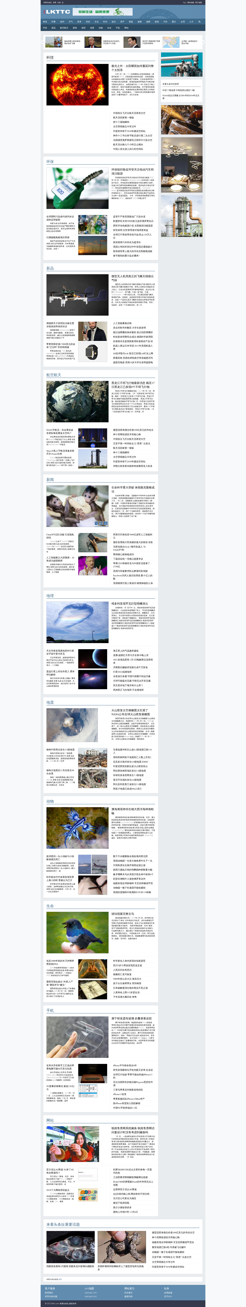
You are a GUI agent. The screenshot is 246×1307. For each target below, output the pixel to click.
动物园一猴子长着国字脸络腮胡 (168, 1252)
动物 (101, 28)
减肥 (148, 21)
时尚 (105, 21)
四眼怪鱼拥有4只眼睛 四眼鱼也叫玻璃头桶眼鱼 (70, 1266)
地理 (83, 28)
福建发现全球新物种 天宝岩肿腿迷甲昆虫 (173, 1242)
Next (203, 42)
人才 (191, 21)
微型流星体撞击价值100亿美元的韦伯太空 (173, 1232)
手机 (118, 28)
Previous (43, 42)
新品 (54, 28)
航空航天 (64, 28)
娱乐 (114, 21)
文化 (97, 21)
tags (184, 2)
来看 (54, 2)
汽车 (165, 21)
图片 (174, 21)
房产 (122, 21)
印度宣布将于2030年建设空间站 (168, 1266)
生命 (109, 28)
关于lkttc (168, 1296)
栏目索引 (128, 1293)
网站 (126, 28)
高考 (79, 21)
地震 (92, 28)
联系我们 (49, 1293)
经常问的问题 (51, 1296)
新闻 (75, 28)
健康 (140, 21)
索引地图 (198, 2)
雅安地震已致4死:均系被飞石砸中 (169, 1247)
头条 (59, 2)
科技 (88, 21)
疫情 (157, 21)
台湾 (183, 21)
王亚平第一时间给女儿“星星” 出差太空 (171, 1257)
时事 (54, 21)
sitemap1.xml (90, 1293)
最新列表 (128, 1296)
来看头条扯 (47, 2)
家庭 (131, 21)
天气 (71, 21)
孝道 (45, 21)
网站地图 (190, 2)
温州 (62, 21)
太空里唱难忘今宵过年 (163, 1261)
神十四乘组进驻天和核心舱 (166, 1237)
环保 (45, 28)
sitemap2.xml (90, 1296)
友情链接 (168, 1293)
